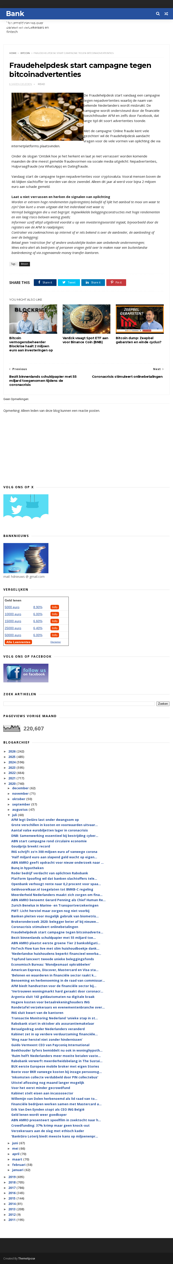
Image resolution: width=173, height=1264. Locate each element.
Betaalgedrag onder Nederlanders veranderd (48, 1029)
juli (15, 815)
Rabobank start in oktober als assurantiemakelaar (52, 1023)
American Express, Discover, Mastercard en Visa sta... (54, 970)
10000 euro (13, 614)
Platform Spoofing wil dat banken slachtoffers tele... (54, 878)
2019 (12, 1177)
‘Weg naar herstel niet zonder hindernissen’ (46, 1039)
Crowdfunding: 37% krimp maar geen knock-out (50, 1125)
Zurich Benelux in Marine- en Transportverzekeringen (54, 905)
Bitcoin (25, 53)
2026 (12, 751)
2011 (12, 1220)
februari (19, 1165)
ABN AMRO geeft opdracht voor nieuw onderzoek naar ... (57, 862)
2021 (12, 778)
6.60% (37, 621)
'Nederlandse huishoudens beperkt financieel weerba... (56, 953)
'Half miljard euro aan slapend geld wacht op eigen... (54, 857)
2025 (12, 757)
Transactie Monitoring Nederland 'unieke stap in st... (54, 1018)
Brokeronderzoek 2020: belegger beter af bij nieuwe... (55, 921)
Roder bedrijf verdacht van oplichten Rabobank (49, 873)
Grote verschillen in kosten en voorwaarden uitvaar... (54, 825)
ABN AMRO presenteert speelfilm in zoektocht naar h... (56, 1120)
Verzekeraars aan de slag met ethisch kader (47, 1131)
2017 (12, 1188)
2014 (12, 1204)
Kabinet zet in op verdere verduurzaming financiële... (54, 1034)
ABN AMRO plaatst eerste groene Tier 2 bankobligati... (55, 943)
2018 (12, 1182)
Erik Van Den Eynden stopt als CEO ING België (47, 1109)
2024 (12, 762)
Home (13, 53)
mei (15, 1148)
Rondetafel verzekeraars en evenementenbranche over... (58, 1007)
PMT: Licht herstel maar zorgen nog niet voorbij (50, 911)
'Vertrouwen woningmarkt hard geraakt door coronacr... (57, 991)
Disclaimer (55, 642)
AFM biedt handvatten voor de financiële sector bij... (53, 986)
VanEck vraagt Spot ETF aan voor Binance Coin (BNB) (85, 340)
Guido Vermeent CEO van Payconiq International (50, 1045)
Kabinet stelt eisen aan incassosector (42, 1093)
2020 (12, 783)
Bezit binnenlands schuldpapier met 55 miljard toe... (53, 937)
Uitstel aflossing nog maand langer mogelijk (47, 1082)
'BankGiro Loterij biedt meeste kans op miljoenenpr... (54, 1136)
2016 (12, 1193)
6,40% (37, 628)
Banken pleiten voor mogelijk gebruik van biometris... (55, 916)
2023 (12, 767)
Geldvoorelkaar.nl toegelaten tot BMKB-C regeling (52, 889)
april (16, 1154)
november (21, 793)
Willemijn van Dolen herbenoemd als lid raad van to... (54, 1098)
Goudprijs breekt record (30, 846)
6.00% (37, 614)
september (21, 804)
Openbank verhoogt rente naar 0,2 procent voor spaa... (56, 884)
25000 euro (13, 628)
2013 (12, 1209)
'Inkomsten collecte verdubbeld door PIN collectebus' (54, 1077)
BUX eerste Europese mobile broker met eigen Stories (55, 1066)
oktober (19, 799)
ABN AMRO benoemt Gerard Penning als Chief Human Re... (58, 900)
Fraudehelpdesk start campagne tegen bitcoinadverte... (57, 932)
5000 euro (12, 607)
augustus (20, 809)
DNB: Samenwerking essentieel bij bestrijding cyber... (54, 835)
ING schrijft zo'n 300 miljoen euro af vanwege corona (54, 852)
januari (18, 1170)
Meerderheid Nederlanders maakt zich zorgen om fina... (56, 895)
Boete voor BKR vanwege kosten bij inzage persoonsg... (56, 1072)
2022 (12, 773)
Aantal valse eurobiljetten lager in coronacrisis (49, 830)
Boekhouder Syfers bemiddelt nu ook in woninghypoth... (56, 1050)
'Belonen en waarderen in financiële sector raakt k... (53, 975)
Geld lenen (13, 600)
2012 (12, 1214)
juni (15, 1143)
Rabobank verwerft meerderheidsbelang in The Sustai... (56, 1061)
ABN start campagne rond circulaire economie (49, 841)
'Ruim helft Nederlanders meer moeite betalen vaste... (56, 1056)
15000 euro (13, 621)
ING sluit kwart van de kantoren (37, 1013)
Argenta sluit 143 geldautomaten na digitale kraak (53, 997)
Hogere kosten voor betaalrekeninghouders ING (50, 1002)
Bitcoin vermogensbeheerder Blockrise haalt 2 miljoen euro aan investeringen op (31, 344)
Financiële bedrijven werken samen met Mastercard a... (56, 1104)
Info (54, 607)
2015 (12, 1198)
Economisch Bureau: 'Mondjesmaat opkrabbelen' (51, 964)
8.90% (37, 607)
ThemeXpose (26, 1258)
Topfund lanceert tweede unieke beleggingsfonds (52, 959)
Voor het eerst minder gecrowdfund (40, 1088)
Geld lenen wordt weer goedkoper (39, 1114)
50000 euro (13, 635)
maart (17, 1159)
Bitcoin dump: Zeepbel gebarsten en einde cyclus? (139, 340)
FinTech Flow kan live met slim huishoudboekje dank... (55, 948)
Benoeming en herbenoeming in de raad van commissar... (58, 980)
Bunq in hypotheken (27, 868)
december (21, 788)
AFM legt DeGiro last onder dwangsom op (45, 819)
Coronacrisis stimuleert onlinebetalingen (44, 927)
